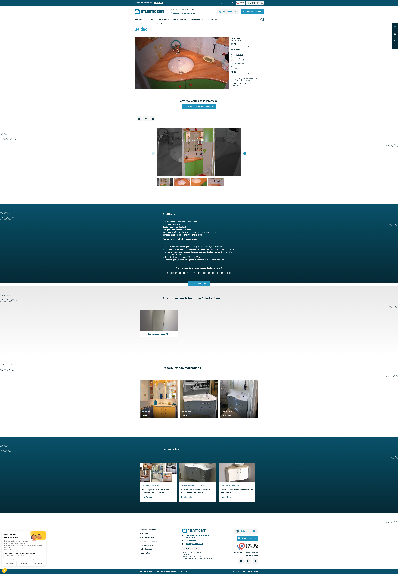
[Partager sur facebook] (146, 118)
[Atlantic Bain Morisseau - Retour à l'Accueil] (149, 11)
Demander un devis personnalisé (200, 106)
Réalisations (144, 24)
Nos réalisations (141, 20)
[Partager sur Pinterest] (139, 118)
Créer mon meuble (248, 531)
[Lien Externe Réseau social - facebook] (255, 561)
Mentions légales (146, 571)
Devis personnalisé (253, 12)
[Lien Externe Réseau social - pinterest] (248, 561)
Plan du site (183, 571)
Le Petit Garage (252, 571)
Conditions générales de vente (165, 571)
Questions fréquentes (199, 20)
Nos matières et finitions (160, 20)
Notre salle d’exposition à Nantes (183, 13)
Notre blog (215, 20)
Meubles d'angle (153, 24)
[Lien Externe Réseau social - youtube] (241, 561)
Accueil (137, 24)
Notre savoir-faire (180, 20)
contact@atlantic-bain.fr (194, 544)
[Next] (244, 153)
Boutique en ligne (229, 12)
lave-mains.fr (158, 3)
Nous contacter (146, 553)
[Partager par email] (152, 118)
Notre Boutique (146, 549)
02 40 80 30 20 (228, 3)
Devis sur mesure (249, 538)
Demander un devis (200, 283)
